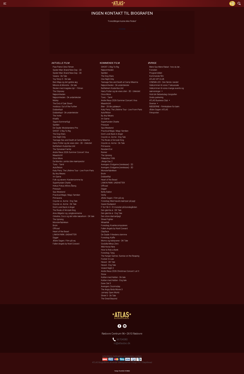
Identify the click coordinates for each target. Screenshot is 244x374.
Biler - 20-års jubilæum (111, 106)
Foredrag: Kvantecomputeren (114, 225)
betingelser (118, 356)
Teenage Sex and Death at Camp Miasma (71, 140)
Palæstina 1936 (108, 158)
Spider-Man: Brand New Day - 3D (67, 73)
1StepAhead (146, 362)
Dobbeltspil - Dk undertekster (65, 112)
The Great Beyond (109, 298)
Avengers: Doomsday (110, 286)
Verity (103, 195)
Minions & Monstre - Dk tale (65, 85)
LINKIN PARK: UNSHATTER (65, 234)
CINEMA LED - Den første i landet (163, 82)
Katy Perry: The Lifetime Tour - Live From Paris (73, 170)
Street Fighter (107, 219)
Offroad (56, 228)
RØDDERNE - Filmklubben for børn (164, 106)
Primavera (57, 198)
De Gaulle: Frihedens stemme (114, 234)
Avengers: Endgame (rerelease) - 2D (117, 164)
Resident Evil (106, 149)
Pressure (57, 189)
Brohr (55, 225)
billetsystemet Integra (128, 362)
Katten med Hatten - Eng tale (114, 280)
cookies (138, 356)
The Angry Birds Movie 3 (112, 289)
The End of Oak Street (62, 103)
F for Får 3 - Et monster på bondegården (119, 207)
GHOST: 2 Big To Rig (62, 131)
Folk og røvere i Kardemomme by (68, 179)
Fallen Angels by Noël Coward (66, 244)
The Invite (57, 115)
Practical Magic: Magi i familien (66, 195)
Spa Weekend (59, 192)
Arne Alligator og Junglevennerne (67, 213)
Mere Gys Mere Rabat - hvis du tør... (165, 67)
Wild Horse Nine (108, 247)
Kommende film (156, 76)
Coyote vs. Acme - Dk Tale (64, 204)
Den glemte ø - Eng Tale (111, 213)
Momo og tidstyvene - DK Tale (114, 240)
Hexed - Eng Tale (108, 265)
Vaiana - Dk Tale (60, 76)
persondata (129, 356)
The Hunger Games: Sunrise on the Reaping (120, 256)
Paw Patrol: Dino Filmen (63, 67)
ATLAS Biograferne (118, 3)
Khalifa (56, 119)
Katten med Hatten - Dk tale (113, 277)
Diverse (152, 103)
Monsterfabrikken (60, 222)
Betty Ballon (106, 192)
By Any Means (59, 173)
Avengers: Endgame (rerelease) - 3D (117, 167)
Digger (55, 237)
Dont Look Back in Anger (64, 207)
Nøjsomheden (59, 94)
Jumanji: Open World (110, 292)
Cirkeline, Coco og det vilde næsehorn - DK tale (73, 216)
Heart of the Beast (61, 231)
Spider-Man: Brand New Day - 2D (67, 70)
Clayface (105, 231)
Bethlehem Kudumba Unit (64, 146)
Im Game (57, 176)
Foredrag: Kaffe (108, 237)
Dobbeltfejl (106, 176)
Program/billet (155, 73)
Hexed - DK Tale (108, 262)
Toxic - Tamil (58, 164)
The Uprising (58, 219)
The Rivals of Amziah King (64, 210)
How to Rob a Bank (109, 250)
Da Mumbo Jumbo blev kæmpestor (69, 161)
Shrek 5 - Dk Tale (108, 295)
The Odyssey (58, 91)
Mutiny (55, 100)
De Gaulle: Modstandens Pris (65, 128)
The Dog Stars (59, 134)
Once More (58, 158)
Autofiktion (57, 167)
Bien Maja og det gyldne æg (65, 82)
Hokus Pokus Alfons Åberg (64, 186)
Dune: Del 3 (106, 283)
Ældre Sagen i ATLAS (158, 109)
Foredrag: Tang (108, 253)
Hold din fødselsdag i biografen (163, 94)
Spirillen (56, 125)
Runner (104, 152)
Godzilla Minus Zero (110, 244)
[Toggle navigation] (239, 3)
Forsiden (153, 70)
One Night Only (59, 137)
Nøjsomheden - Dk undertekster (67, 97)
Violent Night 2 (107, 268)
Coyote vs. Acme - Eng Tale (65, 201)
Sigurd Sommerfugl (61, 122)
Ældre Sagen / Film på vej (64, 240)
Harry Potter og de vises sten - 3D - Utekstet (72, 143)
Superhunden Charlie (62, 183)
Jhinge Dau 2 (106, 161)
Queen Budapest (108, 204)
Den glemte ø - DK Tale (111, 210)
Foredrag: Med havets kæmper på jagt (118, 201)
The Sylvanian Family (62, 149)
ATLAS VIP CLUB (156, 79)
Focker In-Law (107, 259)
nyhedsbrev (107, 356)
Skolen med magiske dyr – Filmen (68, 88)
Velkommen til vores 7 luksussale (164, 85)
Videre (122, 29)
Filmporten (154, 112)
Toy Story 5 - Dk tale (62, 79)
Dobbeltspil (58, 109)
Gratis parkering (156, 97)
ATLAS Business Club (158, 100)
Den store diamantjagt (111, 216)
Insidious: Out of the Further (65, 106)
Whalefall (105, 222)
